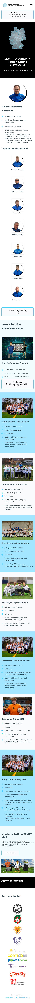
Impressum (9, 997)
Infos (7, 812)
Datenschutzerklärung (22, 997)
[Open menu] (31, 5)
